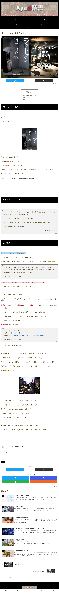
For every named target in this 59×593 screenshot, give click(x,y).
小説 (3, 462)
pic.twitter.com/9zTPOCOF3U (36, 335)
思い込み (26, 100)
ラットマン (6, 121)
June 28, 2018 (26, 339)
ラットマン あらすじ (30, 97)
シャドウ (11, 353)
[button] (54, 304)
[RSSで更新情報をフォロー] (43, 481)
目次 (27, 92)
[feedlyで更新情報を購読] (15, 481)
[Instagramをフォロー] (43, 478)
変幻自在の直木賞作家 (30, 95)
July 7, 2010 (25, 276)
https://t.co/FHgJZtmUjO (21, 335)
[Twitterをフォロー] (15, 478)
